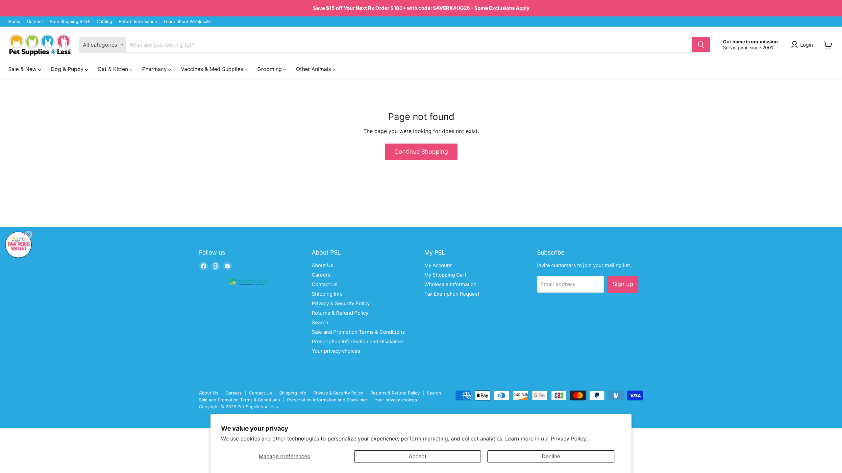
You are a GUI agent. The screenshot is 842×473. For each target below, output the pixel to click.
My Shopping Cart (445, 275)
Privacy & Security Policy (341, 303)
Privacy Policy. (569, 438)
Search (320, 322)
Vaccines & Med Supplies (213, 69)
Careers (321, 275)
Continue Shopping (421, 151)
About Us (322, 265)
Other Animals (314, 69)
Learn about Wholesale (187, 21)
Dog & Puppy (68, 69)
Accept (418, 456)
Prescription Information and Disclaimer (358, 341)
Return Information (138, 21)
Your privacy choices (336, 351)
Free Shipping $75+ (70, 21)
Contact (35, 21)
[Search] (701, 44)
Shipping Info (327, 294)
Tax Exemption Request (451, 294)
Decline (551, 456)
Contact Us (324, 284)
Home (14, 21)
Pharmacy (155, 69)
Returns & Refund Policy (340, 313)
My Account (438, 265)
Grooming (270, 69)
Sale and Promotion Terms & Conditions (358, 332)
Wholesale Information (450, 284)
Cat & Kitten (114, 69)
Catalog (104, 21)
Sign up (622, 284)
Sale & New (23, 69)
